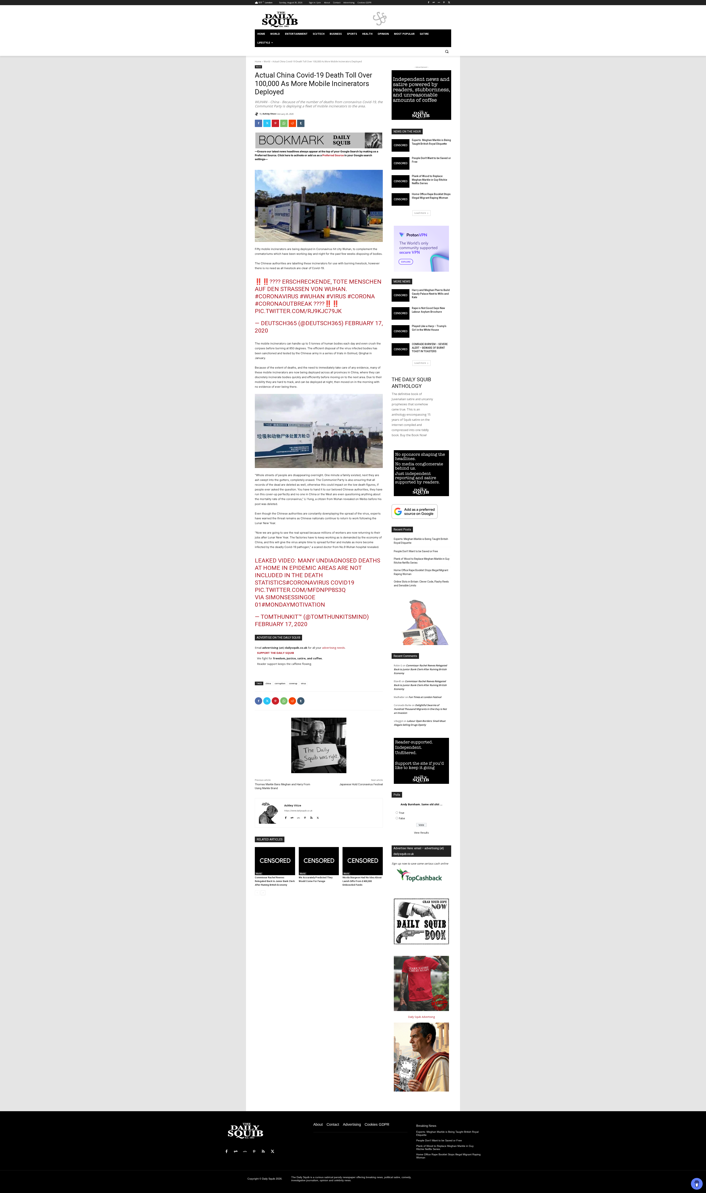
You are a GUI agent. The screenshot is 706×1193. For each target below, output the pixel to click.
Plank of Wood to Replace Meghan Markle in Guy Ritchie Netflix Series (429, 180)
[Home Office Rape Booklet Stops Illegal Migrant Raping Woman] (400, 199)
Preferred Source (333, 155)
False (402, 818)
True (401, 813)
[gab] (292, 817)
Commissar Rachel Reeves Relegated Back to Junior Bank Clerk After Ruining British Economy (275, 881)
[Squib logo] (284, 19)
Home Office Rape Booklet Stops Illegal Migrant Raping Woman (421, 572)
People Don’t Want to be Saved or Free (416, 551)
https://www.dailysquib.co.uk (298, 810)
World (267, 61)
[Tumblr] (300, 123)
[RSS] (263, 1151)
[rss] (311, 817)
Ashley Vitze (269, 113)
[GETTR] (439, 3)
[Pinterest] (444, 3)
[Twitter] (449, 3)
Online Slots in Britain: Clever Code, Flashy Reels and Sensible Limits (421, 583)
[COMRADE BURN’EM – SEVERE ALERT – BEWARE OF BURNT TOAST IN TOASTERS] (400, 349)
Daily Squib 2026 (272, 1178)
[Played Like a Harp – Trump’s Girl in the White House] (400, 331)
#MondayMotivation (293, 604)
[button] (446, 51)
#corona (361, 296)
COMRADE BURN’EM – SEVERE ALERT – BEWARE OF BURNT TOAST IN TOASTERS (430, 348)
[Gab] (434, 3)
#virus (336, 296)
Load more (420, 213)
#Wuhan (312, 296)
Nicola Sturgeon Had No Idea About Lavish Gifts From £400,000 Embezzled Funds (362, 881)
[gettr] (298, 817)
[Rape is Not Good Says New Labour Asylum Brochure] (400, 313)
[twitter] (317, 817)
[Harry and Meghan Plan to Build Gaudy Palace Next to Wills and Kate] (400, 295)
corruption (280, 683)
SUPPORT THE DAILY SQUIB (275, 653)
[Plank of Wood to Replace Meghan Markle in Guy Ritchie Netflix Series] (400, 181)
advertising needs (333, 647)
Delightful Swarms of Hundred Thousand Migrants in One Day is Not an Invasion (420, 709)
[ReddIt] (292, 123)
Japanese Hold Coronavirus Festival (361, 784)
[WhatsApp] (284, 123)
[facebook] (285, 817)
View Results (421, 832)
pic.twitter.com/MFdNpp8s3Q (300, 589)
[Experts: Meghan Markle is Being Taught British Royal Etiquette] (400, 145)
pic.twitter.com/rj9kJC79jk (298, 311)
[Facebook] (429, 3)
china (268, 683)
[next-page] (263, 892)
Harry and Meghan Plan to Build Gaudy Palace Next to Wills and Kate (431, 294)
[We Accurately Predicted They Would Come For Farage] (319, 861)
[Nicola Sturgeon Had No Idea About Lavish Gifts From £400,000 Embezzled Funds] (363, 861)
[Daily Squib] (257, 114)
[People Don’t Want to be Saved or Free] (400, 163)
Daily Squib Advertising (421, 1017)
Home (258, 61)
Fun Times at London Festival (425, 697)
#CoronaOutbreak (283, 303)
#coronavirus (276, 296)
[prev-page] (257, 892)
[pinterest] (305, 817)
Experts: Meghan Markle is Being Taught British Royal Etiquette (421, 540)
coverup (293, 683)
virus (303, 683)
